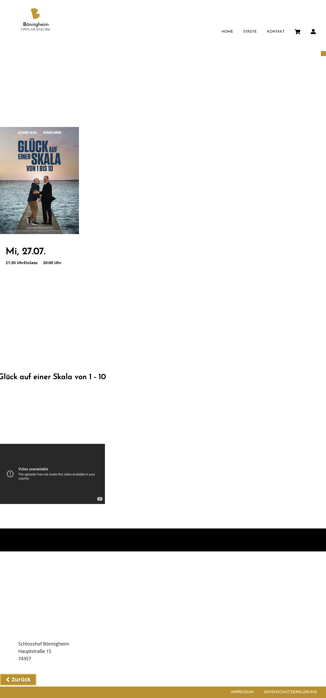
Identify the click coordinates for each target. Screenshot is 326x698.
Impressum (242, 692)
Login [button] (313, 30)
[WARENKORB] (298, 30)
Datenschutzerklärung (290, 692)
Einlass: (31, 262)
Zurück (21, 679)
